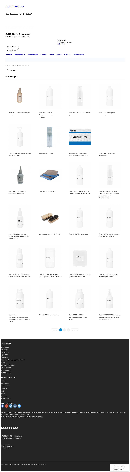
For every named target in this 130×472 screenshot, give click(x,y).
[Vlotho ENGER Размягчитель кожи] (50, 299)
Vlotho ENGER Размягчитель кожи (49, 315)
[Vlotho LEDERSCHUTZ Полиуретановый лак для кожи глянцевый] (50, 96)
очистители (5, 386)
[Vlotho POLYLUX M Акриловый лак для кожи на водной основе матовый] (80, 175)
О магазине (5, 352)
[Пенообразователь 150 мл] (50, 137)
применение (5, 399)
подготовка (5, 383)
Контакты (4, 357)
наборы (4, 396)
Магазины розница (8, 365)
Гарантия (4, 355)
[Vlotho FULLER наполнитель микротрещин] (110, 137)
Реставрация (5, 373)
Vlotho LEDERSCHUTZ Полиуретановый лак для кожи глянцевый (48, 115)
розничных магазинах (34, 417)
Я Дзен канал (5, 370)
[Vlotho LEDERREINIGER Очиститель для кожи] (80, 96)
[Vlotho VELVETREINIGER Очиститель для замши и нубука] (20, 137)
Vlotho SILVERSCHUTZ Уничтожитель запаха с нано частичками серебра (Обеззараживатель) (109, 317)
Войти (8, 47)
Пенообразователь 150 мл (46, 153)
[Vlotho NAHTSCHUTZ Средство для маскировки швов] (20, 96)
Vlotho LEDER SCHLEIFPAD (47, 191)
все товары (11, 76)
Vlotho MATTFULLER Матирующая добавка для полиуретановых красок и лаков (50, 277)
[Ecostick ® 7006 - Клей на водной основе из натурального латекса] (80, 137)
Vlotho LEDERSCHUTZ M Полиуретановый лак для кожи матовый (78, 317)
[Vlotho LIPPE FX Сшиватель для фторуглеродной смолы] (110, 258)
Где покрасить (6, 368)
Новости (4, 362)
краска (3, 381)
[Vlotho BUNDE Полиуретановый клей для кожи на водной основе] (80, 258)
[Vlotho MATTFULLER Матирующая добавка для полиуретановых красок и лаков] (50, 258)
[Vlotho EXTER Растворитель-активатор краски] (110, 96)
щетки (3, 394)
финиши (4, 388)
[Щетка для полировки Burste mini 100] (50, 218)
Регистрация (15, 47)
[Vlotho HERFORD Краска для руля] (80, 218)
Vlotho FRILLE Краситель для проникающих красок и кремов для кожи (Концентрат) (19, 236)
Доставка (4, 350)
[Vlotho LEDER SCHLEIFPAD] (50, 175)
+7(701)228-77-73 (14, 6)
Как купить (5, 347)
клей (2, 391)
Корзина (10, 49)
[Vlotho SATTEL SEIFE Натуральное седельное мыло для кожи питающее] (20, 258)
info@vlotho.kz (61, 44)
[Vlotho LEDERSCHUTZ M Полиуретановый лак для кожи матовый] (80, 299)
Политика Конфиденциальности (13, 360)
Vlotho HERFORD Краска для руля (79, 234)
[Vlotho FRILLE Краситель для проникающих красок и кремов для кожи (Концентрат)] (20, 218)
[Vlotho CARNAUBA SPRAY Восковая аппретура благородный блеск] (110, 218)
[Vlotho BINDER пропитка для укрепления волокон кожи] (20, 175)
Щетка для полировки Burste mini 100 (49, 234)
